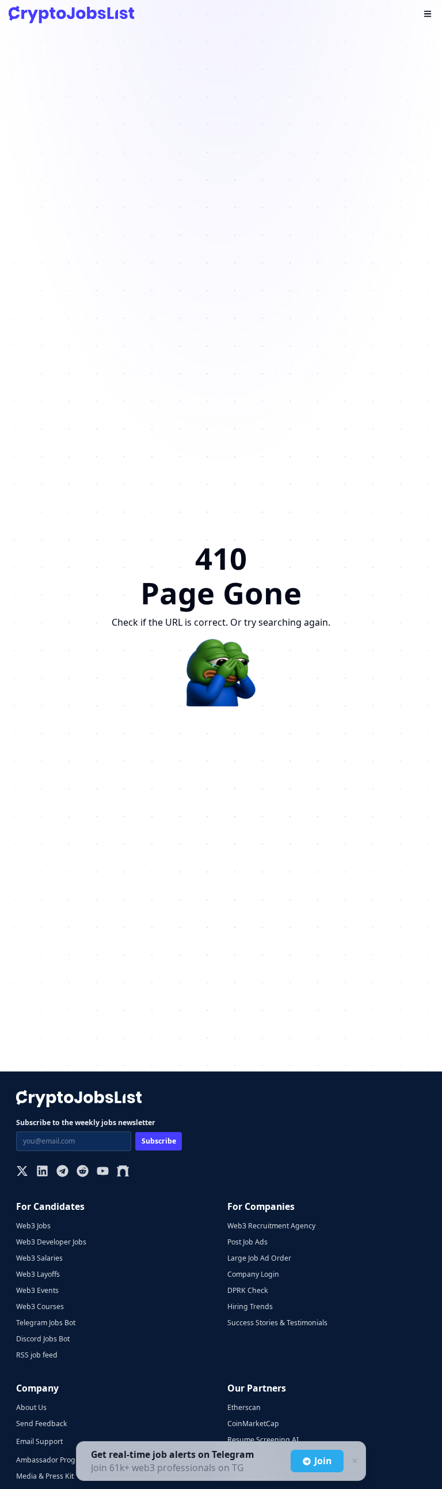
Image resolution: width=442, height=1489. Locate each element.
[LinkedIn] (42, 1172)
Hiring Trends (250, 1306)
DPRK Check (247, 1290)
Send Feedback (41, 1423)
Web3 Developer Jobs (51, 1242)
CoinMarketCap (253, 1423)
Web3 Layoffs (38, 1274)
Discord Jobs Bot (43, 1339)
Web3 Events (37, 1290)
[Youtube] (103, 1172)
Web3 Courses (40, 1306)
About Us (31, 1407)
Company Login (253, 1274)
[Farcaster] (123, 1172)
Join (323, 1460)
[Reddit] (83, 1172)
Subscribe (159, 1141)
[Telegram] (62, 1172)
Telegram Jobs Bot (45, 1323)
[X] (22, 1172)
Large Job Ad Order (259, 1258)
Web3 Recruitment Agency (271, 1226)
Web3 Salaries (39, 1258)
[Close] (353, 1461)
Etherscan (244, 1407)
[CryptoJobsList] (71, 14)
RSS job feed (37, 1355)
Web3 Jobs (33, 1226)
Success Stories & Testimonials (277, 1323)
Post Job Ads (247, 1242)
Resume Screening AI (263, 1440)
